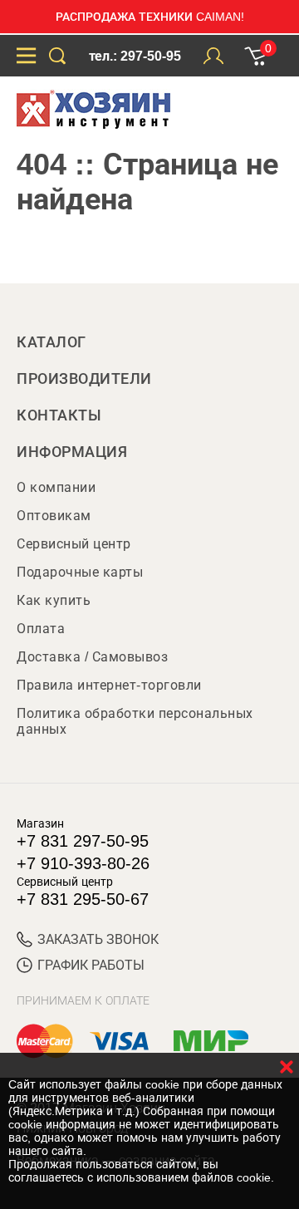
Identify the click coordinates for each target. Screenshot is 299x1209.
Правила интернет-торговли (109, 685)
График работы (91, 965)
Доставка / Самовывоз (92, 657)
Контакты (59, 415)
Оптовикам (54, 516)
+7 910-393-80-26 (83, 863)
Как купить (54, 600)
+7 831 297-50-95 (83, 841)
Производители (84, 379)
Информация (72, 452)
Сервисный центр (74, 544)
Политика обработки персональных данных (135, 721)
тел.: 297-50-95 (135, 56)
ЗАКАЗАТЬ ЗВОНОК (98, 939)
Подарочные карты (80, 572)
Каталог (51, 342)
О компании (56, 487)
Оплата (41, 629)
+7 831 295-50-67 (83, 899)
